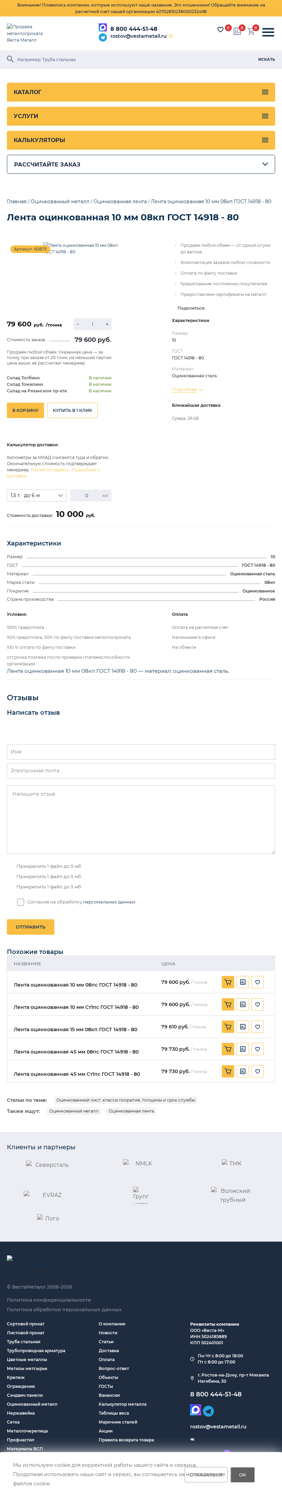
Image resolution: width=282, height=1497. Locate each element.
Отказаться (206, 1474)
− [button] (77, 324)
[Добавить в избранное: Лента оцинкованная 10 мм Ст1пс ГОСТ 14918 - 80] (257, 1004)
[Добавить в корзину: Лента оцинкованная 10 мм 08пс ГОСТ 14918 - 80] (228, 982)
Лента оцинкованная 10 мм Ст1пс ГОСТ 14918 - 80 (76, 1007)
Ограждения (21, 1386)
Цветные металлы (27, 1359)
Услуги (26, 116)
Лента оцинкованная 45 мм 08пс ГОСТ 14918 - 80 (76, 1052)
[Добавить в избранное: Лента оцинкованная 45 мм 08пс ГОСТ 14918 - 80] (257, 1049)
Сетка (13, 1422)
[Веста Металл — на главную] (29, 33)
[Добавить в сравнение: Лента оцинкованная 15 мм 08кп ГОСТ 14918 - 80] (243, 1027)
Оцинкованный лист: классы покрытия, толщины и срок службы (125, 1100)
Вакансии (109, 1395)
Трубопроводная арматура (36, 1350)
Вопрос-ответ (114, 1368)
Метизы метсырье (27, 1368)
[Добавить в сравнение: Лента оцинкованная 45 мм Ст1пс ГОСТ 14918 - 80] (243, 1071)
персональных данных (109, 902)
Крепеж (16, 1377)
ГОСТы (106, 1386)
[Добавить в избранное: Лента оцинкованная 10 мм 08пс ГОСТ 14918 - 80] (257, 982)
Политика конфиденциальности (49, 1300)
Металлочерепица (27, 1430)
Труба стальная (23, 1341)
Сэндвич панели (25, 1395)
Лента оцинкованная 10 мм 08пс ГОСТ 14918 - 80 (75, 985)
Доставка (109, 1350)
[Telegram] (103, 37)
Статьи (106, 1341)
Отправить (30, 927)
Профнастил (20, 1439)
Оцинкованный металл (74, 1111)
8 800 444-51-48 (134, 29)
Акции (105, 1430)
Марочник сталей (118, 1422)
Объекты (108, 1377)
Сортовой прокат (25, 1323)
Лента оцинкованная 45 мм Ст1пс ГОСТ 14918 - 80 (77, 1074)
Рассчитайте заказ (47, 164)
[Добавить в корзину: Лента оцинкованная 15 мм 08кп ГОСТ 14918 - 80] (228, 1027)
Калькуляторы (39, 140)
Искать (266, 59)
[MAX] (103, 27)
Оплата (107, 1359)
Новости (108, 1332)
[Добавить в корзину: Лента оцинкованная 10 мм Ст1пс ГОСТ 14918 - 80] (228, 1004)
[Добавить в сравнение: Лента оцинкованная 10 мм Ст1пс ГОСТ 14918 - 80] (243, 1004)
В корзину (25, 410)
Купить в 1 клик (72, 410)
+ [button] (107, 324)
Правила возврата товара (126, 1439)
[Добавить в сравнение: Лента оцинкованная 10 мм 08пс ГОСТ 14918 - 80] (243, 982)
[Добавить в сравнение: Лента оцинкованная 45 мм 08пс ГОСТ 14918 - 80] (243, 1049)
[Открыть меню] (268, 32)
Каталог (27, 92)
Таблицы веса (114, 1413)
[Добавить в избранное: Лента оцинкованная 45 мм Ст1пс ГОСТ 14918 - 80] (257, 1071)
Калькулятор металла (123, 1404)
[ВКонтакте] (192, 1440)
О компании (112, 1323)
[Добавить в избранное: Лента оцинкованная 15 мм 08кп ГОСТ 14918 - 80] (257, 1027)
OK (242, 1474)
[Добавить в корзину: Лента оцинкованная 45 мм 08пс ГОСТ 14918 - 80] (228, 1049)
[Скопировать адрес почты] (170, 36)
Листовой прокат (25, 1332)
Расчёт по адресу (49, 469)
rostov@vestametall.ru (138, 36)
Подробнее (184, 389)
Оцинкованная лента (131, 1111)
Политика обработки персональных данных (64, 1309)
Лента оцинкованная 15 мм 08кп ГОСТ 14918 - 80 (75, 1030)
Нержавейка (21, 1413)
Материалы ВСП (25, 1448)
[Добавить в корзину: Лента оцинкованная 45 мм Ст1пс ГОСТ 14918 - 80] (228, 1071)
